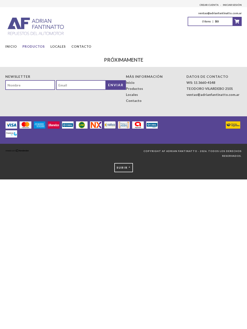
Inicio (11, 46)
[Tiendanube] (17, 151)
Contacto (81, 46)
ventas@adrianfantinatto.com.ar (220, 13)
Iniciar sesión (232, 4)
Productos (33, 46)
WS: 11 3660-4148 (200, 82)
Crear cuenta (209, 4)
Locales (58, 46)
